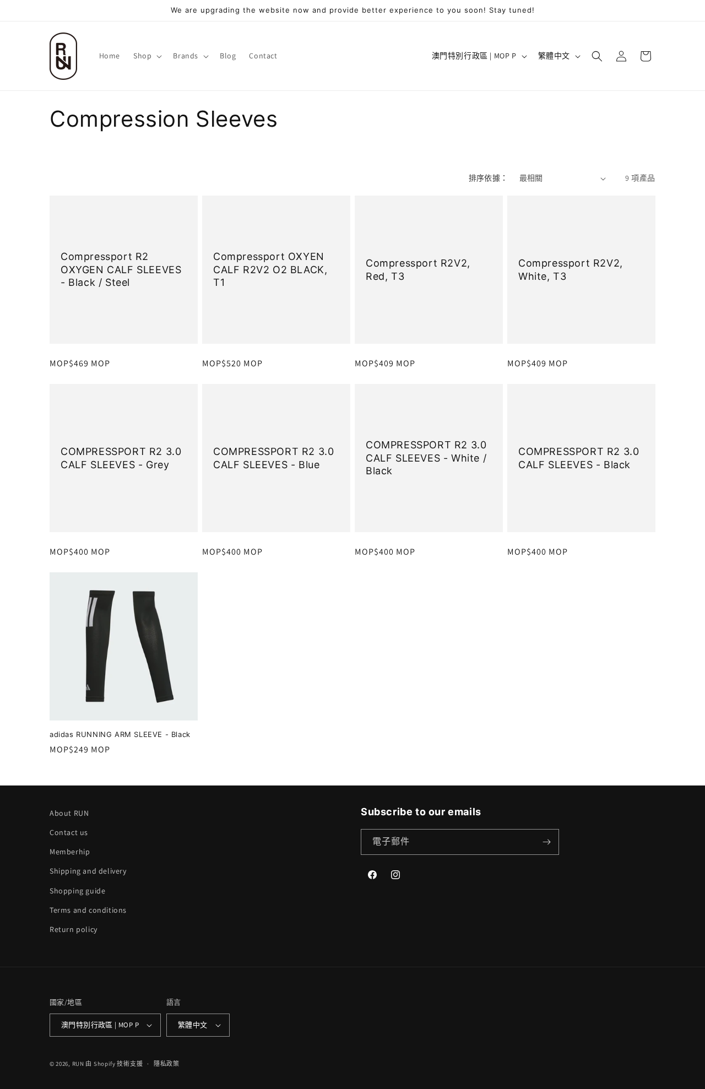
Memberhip (70, 852)
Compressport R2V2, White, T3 (570, 269)
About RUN (69, 813)
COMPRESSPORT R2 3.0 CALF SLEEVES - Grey (121, 458)
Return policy (73, 929)
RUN (78, 1064)
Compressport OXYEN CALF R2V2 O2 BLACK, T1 (270, 269)
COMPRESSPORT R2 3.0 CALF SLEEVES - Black (578, 458)
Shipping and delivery (88, 871)
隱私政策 (167, 1064)
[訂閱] (546, 842)
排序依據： (488, 178)
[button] (146, 55)
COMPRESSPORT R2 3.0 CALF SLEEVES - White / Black (426, 457)
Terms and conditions (88, 910)
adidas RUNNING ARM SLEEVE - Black (120, 734)
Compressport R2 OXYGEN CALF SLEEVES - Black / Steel (121, 269)
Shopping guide (77, 891)
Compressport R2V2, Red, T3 (418, 269)
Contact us (69, 832)
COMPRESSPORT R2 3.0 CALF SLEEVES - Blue (273, 458)
